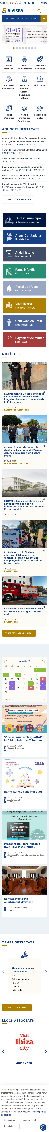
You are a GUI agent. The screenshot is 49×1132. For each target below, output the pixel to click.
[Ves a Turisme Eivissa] (24, 1043)
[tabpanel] (24, 34)
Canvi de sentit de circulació (15, 158)
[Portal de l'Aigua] (24, 288)
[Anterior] (3, 969)
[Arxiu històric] (24, 254)
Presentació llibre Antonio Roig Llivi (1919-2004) (22, 845)
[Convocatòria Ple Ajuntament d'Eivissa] (24, 880)
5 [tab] (26, 48)
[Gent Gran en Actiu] (24, 322)
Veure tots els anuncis (17, 199)
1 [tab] (14, 48)
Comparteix (44, 392)
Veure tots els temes (15, 1007)
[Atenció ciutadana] (24, 237)
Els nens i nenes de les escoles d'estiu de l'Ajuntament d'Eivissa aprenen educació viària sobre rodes (23, 451)
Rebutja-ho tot (10, 1126)
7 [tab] (32, 48)
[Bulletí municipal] (24, 220)
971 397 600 (8, 3)
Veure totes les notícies (18, 633)
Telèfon (15, 983)
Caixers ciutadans (20, 979)
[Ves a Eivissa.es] (12, 10)
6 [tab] (29, 48)
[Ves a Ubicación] (34, 3)
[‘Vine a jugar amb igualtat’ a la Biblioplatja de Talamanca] (24, 719)
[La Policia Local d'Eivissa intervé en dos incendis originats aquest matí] (24, 590)
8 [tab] (35, 48)
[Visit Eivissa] (24, 305)
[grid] (24, 679)
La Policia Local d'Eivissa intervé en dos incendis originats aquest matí (23, 611)
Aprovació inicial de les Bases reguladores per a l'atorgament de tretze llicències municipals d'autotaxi (24, 141)
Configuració (9, 1120)
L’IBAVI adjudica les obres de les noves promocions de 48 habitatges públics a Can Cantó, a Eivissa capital (24, 505)
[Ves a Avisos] (44, 18)
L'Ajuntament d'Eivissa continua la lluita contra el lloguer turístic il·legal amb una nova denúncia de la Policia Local (24, 397)
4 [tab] (23, 48)
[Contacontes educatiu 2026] (24, 773)
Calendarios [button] (8, 699)
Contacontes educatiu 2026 (23, 791)
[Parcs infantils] (24, 271)
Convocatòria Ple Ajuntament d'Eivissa (18, 900)
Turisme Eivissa (23, 1062)
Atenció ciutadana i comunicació (22, 970)
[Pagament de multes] (24, 339)
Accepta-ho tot (29, 1120)
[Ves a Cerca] (39, 11)
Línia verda (16, 990)
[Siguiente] (45, 969)
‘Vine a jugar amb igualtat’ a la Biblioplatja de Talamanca (24, 738)
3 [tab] (20, 48)
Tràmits (15, 986)
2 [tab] (17, 48)
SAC (13, 975)
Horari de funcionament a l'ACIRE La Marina (23, 150)
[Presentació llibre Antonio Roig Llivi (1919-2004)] (24, 825)
